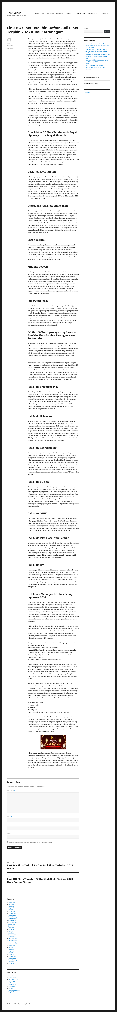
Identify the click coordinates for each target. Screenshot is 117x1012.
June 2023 (11, 961)
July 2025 (11, 926)
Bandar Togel (39, 13)
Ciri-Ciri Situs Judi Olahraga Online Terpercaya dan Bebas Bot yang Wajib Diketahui (96, 67)
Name (9, 816)
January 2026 (12, 915)
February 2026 (12, 913)
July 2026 (11, 904)
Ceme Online (70, 13)
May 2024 (11, 951)
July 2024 (11, 947)
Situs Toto (87, 92)
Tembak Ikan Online (14, 990)
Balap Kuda (81, 13)
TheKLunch (14, 12)
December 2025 (12, 917)
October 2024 (12, 942)
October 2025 (12, 920)
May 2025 (11, 929)
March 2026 (11, 911)
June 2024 (11, 949)
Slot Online (11, 988)
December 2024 (12, 938)
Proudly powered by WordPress (23, 1004)
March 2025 (11, 933)
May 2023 (11, 963)
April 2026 (11, 910)
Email (9, 825)
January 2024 (12, 958)
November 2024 (12, 940)
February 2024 (12, 956)
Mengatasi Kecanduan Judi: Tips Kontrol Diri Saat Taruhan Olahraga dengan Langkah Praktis (98, 56)
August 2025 (11, 924)
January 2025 (12, 936)
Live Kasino (50, 13)
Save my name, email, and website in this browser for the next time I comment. (30, 842)
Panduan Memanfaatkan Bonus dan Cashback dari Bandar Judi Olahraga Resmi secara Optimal (97, 45)
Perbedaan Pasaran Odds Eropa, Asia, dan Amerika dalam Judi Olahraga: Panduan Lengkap (97, 51)
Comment (11, 791)
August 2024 (11, 945)
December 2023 (12, 960)
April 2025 (11, 931)
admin (9, 43)
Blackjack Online (93, 13)
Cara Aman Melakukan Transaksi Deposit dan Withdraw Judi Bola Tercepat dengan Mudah (97, 61)
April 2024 (11, 953)
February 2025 (12, 935)
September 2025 (12, 922)
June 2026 (11, 906)
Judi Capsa (59, 13)
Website (10, 833)
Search (86, 28)
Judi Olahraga (12, 985)
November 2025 (12, 918)
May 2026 (11, 908)
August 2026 (11, 902)
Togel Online (105, 13)
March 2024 (11, 954)
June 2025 (11, 927)
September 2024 (12, 944)
